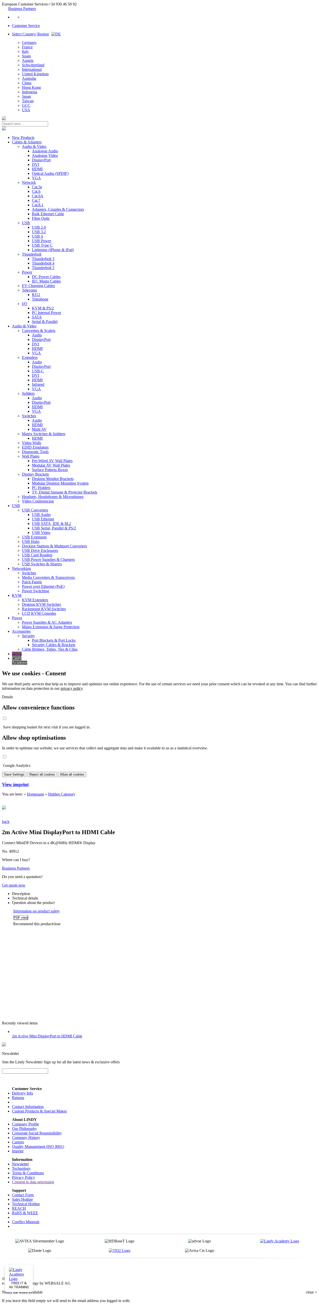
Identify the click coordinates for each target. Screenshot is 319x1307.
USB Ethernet (43, 519)
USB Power (41, 241)
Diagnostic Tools (35, 452)
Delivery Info (22, 1093)
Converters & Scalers (38, 330)
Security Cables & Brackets (53, 645)
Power (27, 272)
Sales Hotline (22, 1199)
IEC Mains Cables (46, 281)
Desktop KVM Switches (41, 604)
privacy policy (72, 688)
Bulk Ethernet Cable (48, 214)
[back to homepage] (4, 119)
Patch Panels (32, 582)
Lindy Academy (19, 660)
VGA (36, 178)
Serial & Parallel (45, 321)
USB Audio (41, 514)
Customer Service (26, 25)
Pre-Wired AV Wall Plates (52, 461)
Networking (21, 568)
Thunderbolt (31, 254)
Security (28, 636)
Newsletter (20, 1164)
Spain (26, 56)
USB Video (41, 532)
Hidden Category (61, 794)
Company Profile (25, 1124)
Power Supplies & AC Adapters (47, 622)
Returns (18, 1098)
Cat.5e (37, 187)
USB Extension (34, 537)
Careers (18, 1142)
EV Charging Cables (38, 286)
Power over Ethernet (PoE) (43, 586)
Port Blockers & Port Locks (54, 640)
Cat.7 (36, 200)
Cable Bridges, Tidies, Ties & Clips (50, 649)
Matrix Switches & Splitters (43, 434)
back (5, 821)
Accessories (21, 631)
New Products (23, 137)
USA (26, 110)
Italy (25, 51)
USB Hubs (30, 541)
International (32, 69)
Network (29, 182)
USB (26, 223)
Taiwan (28, 101)
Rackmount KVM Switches (44, 609)
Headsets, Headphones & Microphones (52, 497)
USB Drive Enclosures (40, 550)
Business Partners (22, 8)
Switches (29, 416)
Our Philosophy (24, 1128)
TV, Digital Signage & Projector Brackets (64, 492)
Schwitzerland (33, 65)
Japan (26, 96)
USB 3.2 (39, 232)
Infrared (38, 384)
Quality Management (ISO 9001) (38, 1146)
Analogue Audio (45, 151)
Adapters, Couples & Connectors (58, 209)
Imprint (17, 1151)
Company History (26, 1137)
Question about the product (33, 903)
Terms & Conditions (28, 1173)
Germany (29, 42)
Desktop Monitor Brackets (53, 479)
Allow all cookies (72, 774)
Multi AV (39, 429)
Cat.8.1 (37, 205)
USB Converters (35, 510)
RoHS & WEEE (25, 1213)
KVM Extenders (35, 600)
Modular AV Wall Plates (51, 465)
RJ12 (36, 295)
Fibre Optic (41, 218)
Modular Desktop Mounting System (60, 483)
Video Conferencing (38, 501)
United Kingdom (35, 74)
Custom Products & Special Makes (39, 1111)
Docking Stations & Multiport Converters (54, 546)
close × (311, 1292)
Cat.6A (37, 196)
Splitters (28, 393)
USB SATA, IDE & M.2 (51, 523)
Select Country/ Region (30, 34)
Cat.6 (36, 191)
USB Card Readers (37, 555)
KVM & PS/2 (43, 308)
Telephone (40, 299)
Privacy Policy (23, 1177)
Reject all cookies (42, 774)
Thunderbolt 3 (43, 259)
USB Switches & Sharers (42, 564)
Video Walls (31, 443)
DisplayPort (41, 160)
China (26, 83)
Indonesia (29, 92)
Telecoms (29, 290)
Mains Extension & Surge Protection (51, 627)
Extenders (30, 357)
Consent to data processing (33, 1182)
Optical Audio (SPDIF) (50, 173)
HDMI (37, 169)
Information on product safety (36, 911)
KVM (16, 595)
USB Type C (42, 245)
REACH (19, 1208)
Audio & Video (34, 146)
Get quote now (13, 885)
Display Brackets (35, 474)
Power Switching (35, 591)
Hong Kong (31, 87)
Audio (37, 335)
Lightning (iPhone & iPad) (53, 250)
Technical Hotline (26, 1204)
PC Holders (41, 488)
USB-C (38, 371)
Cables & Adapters (27, 142)
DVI (35, 164)
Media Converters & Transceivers (48, 577)
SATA (37, 317)
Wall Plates (30, 456)
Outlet (17, 654)
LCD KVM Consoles (39, 613)
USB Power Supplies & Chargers (48, 559)
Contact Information (28, 1107)
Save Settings (14, 774)
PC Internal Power (46, 312)
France (27, 47)
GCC (26, 105)
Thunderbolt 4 (43, 263)
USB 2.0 (39, 227)
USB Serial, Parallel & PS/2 (54, 528)
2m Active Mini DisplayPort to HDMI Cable (47, 1036)
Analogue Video (45, 155)
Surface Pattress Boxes (50, 470)
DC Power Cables (46, 277)
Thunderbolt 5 (43, 268)
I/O (24, 304)
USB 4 (37, 236)
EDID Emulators (35, 447)
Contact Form (23, 1195)
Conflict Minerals (25, 1222)
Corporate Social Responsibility (37, 1133)
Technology (21, 1168)
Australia (29, 78)
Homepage (35, 794)
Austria (27, 60)
